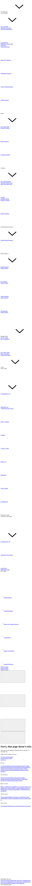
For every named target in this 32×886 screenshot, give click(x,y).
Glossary (19, 777)
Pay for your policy (20, 786)
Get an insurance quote (6, 758)
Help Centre (14, 777)
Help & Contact (4, 667)
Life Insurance (4, 806)
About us (3, 797)
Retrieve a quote (11, 786)
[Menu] (13, 725)
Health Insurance (12, 806)
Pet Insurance (19, 806)
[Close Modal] (13, 737)
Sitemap (22, 883)
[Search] (13, 701)
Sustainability (8, 797)
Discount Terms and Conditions (19, 882)
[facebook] (12, 818)
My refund (19, 780)
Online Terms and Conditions (20, 880)
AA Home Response (12, 789)
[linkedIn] (12, 853)
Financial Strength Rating (7, 880)
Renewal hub (25, 788)
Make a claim (4, 786)
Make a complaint (21, 789)
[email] (12, 877)
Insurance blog (9, 779)
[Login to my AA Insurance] (16, 689)
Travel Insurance (27, 806)
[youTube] (12, 865)
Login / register (4, 668)
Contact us (3, 759)
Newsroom (20, 798)
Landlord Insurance (20, 766)
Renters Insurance (22, 767)
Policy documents (17, 788)
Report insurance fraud (18, 779)
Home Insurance (11, 766)
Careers (25, 798)
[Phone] (13, 676)
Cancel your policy (8, 788)
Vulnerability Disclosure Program (12, 883)
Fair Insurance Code (17, 797)
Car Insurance (4, 766)
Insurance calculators (6, 777)
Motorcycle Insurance (14, 768)
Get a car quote (4, 26)
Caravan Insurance (10, 770)
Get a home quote (5, 126)
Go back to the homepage (7, 757)
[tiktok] (12, 842)
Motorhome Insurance (20, 770)
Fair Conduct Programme (11, 798)
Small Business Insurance (11, 767)
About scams (14, 780)
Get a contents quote (6, 181)
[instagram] (12, 830)
